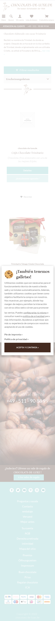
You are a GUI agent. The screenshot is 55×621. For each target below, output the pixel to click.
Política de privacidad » (16, 339)
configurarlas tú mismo (35, 312)
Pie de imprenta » (13, 334)
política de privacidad (33, 316)
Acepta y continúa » (27, 347)
